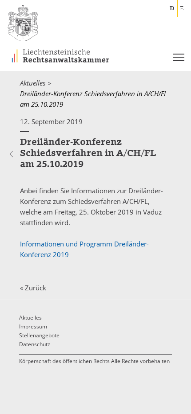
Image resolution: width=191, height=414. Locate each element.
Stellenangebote (39, 335)
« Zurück (33, 287)
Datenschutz (34, 344)
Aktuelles (32, 82)
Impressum (33, 326)
